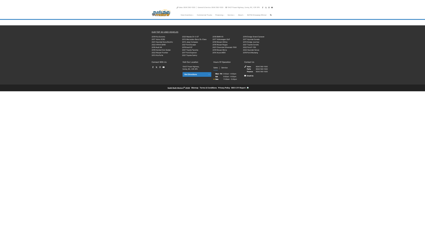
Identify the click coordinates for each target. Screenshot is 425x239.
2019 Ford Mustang (250, 53)
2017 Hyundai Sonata (251, 39)
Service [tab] (224, 67)
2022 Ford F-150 (249, 47)
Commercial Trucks (204, 15)
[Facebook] (263, 7)
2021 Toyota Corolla (251, 45)
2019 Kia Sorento (158, 37)
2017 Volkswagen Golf (221, 39)
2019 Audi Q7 (187, 47)
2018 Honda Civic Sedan (161, 50)
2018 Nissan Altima (219, 42)
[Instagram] (269, 7)
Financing (219, 15)
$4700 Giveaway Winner (257, 15)
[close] (271, 2)
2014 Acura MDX (219, 53)
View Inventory (186, 15)
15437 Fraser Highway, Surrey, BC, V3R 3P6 (243, 7)
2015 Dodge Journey (251, 42)
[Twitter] (266, 7)
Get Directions (190, 74)
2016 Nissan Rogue (220, 45)
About (240, 15)
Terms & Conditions (208, 88)
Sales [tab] (215, 67)
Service (231, 15)
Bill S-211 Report (238, 88)
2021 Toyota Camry (189, 55)
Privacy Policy (224, 88)
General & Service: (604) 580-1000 (210, 7)
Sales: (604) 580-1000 (187, 7)
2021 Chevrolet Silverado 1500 (224, 47)
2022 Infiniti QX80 (159, 45)
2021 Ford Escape (189, 45)
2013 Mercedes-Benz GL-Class (194, 39)
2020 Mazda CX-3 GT (190, 37)
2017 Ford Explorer (189, 53)
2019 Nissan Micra (219, 50)
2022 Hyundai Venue (251, 50)
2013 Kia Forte (157, 55)
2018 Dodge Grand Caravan (253, 37)
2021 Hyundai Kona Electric (162, 42)
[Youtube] (272, 7)
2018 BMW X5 (217, 37)
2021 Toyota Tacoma (190, 50)
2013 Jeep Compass (190, 42)
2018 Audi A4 (157, 47)
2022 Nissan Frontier (160, 53)
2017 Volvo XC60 (158, 39)
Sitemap (194, 88)
